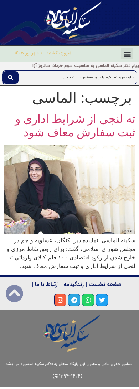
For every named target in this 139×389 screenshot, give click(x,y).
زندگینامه (73, 284)
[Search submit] (10, 77)
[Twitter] (102, 300)
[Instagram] (60, 300)
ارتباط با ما (46, 284)
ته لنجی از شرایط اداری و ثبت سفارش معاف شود (75, 125)
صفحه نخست (105, 284)
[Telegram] (74, 300)
